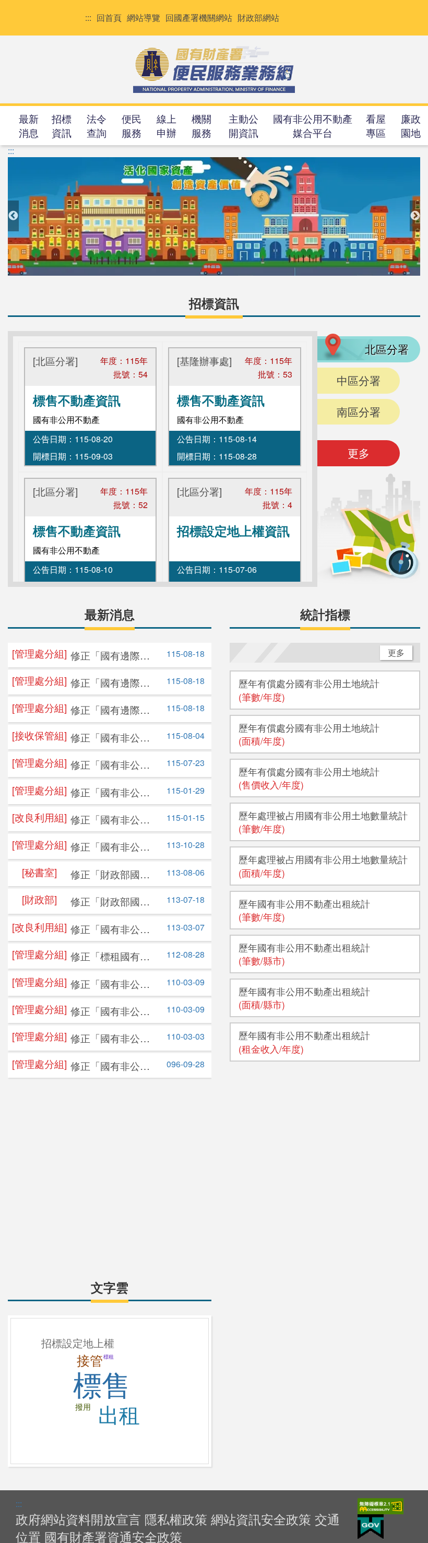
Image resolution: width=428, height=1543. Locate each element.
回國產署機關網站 (198, 17)
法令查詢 (96, 125)
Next (415, 216)
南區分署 (359, 411)
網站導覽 (143, 17)
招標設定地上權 (77, 1343)
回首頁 (109, 17)
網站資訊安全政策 (261, 1519)
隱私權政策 (176, 1519)
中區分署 (359, 380)
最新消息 (29, 125)
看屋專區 (376, 125)
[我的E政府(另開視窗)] (371, 1526)
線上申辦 (166, 125)
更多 (359, 453)
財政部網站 (258, 17)
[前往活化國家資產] (214, 216)
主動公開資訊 (243, 125)
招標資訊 (62, 125)
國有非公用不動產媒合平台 (312, 125)
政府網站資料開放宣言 (78, 1519)
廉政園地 (411, 125)
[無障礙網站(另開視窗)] (380, 1505)
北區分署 (387, 349)
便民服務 (131, 125)
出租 (119, 1415)
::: (88, 17)
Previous (13, 216)
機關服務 (201, 125)
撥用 (83, 1407)
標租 (108, 1357)
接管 (90, 1360)
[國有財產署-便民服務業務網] (214, 68)
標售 (101, 1386)
